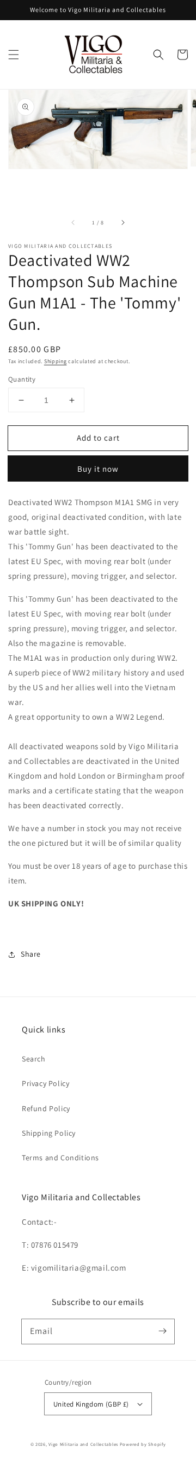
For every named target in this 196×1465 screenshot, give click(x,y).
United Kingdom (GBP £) (91, 1404)
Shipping (55, 361)
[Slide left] (73, 223)
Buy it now (98, 469)
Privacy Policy (45, 1083)
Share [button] (31, 954)
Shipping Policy (49, 1133)
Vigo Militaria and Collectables (83, 1444)
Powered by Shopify (143, 1444)
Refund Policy (46, 1108)
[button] (14, 55)
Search (34, 1059)
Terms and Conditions (60, 1157)
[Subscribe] (162, 1331)
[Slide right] (122, 223)
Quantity (21, 379)
